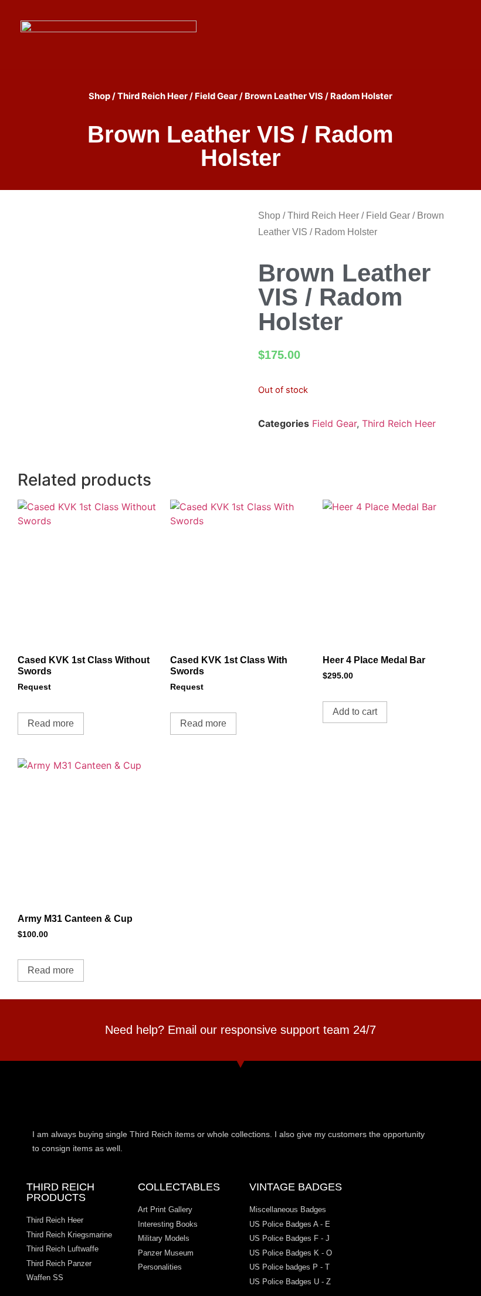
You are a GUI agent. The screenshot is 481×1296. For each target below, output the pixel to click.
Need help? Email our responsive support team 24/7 (240, 1029)
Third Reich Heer (152, 96)
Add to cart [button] (355, 712)
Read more (51, 723)
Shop (99, 96)
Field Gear (216, 96)
